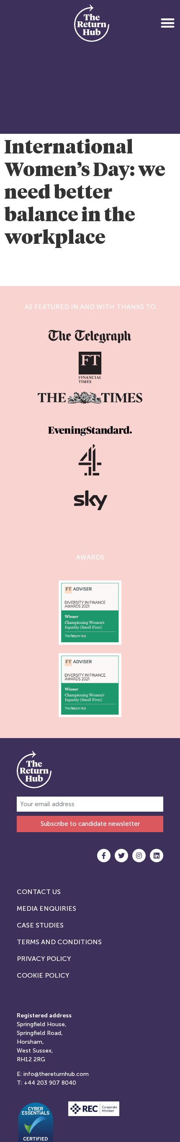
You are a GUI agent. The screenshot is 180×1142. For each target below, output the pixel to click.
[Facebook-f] (104, 855)
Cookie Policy (43, 975)
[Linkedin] (156, 855)
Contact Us (39, 892)
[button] (167, 22)
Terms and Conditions (59, 942)
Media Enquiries (46, 908)
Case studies (40, 925)
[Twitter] (121, 855)
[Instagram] (139, 855)
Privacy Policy (44, 959)
